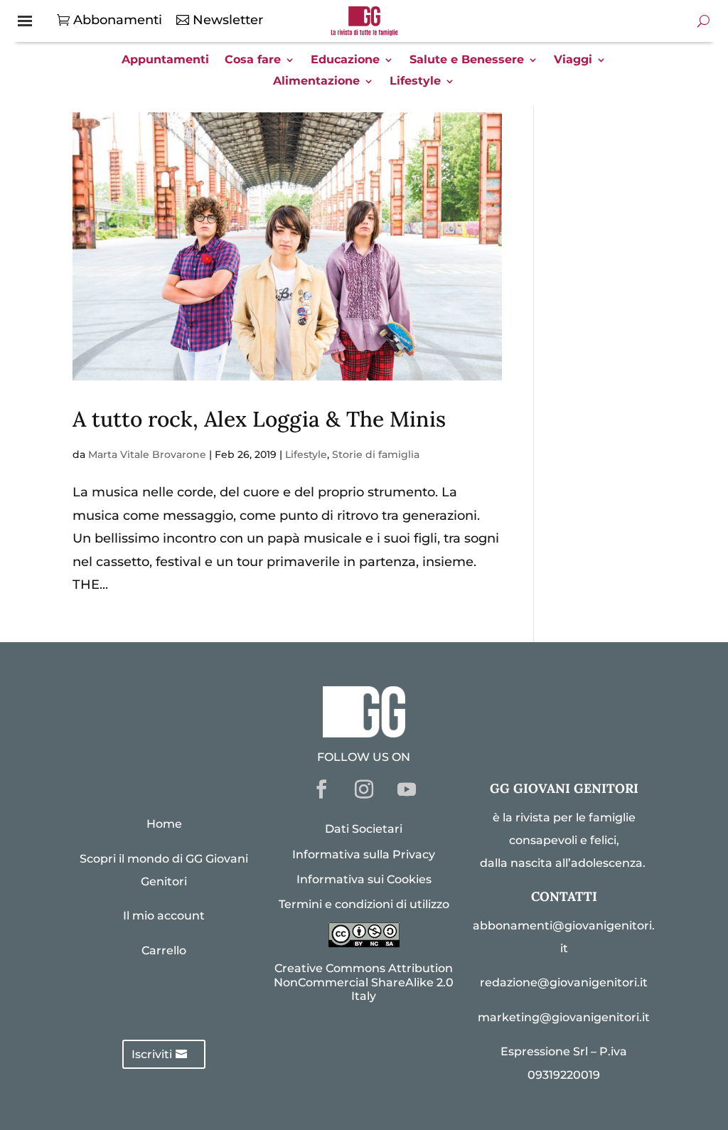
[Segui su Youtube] (406, 789)
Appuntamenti (165, 60)
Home (164, 824)
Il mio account (164, 915)
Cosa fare (253, 60)
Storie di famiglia (375, 454)
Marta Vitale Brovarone (147, 454)
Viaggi (573, 60)
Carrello (163, 950)
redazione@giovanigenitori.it (564, 982)
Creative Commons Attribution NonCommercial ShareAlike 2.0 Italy (364, 981)
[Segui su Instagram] (364, 789)
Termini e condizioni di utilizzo (364, 904)
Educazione (345, 60)
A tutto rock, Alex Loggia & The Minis (259, 418)
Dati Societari (363, 829)
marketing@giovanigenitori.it (564, 1017)
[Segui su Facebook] (321, 789)
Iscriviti (152, 1054)
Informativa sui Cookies (364, 879)
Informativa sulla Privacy (363, 854)
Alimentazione (316, 81)
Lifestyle (415, 81)
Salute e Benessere (467, 60)
